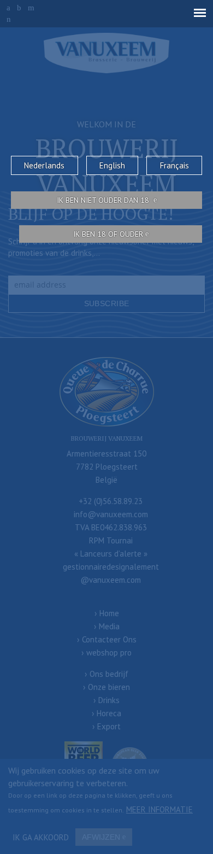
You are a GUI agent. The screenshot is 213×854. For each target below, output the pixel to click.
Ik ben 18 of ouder (108, 234)
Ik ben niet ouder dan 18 (104, 200)
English (112, 165)
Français (174, 165)
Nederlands (44, 165)
